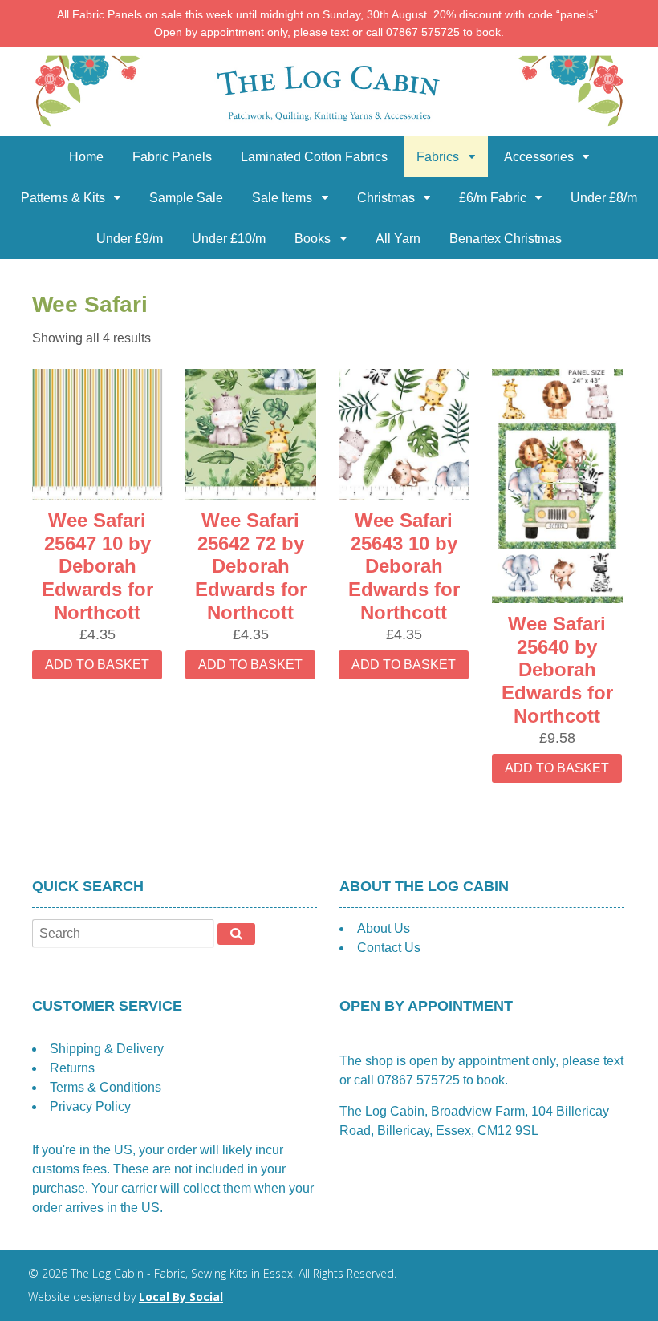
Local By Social (181, 1296)
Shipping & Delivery (107, 1049)
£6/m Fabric (492, 198)
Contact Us (388, 947)
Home (86, 157)
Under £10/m (229, 238)
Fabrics (437, 157)
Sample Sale (186, 198)
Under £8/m (604, 198)
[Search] (236, 933)
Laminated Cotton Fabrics (314, 157)
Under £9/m (129, 238)
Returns (72, 1068)
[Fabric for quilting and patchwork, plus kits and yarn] (329, 126)
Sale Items (282, 198)
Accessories (539, 157)
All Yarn (398, 238)
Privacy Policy (90, 1106)
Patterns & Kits (63, 198)
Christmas (386, 198)
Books (312, 238)
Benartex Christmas (505, 238)
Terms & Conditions (105, 1087)
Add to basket (97, 664)
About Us (383, 928)
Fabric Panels (172, 157)
